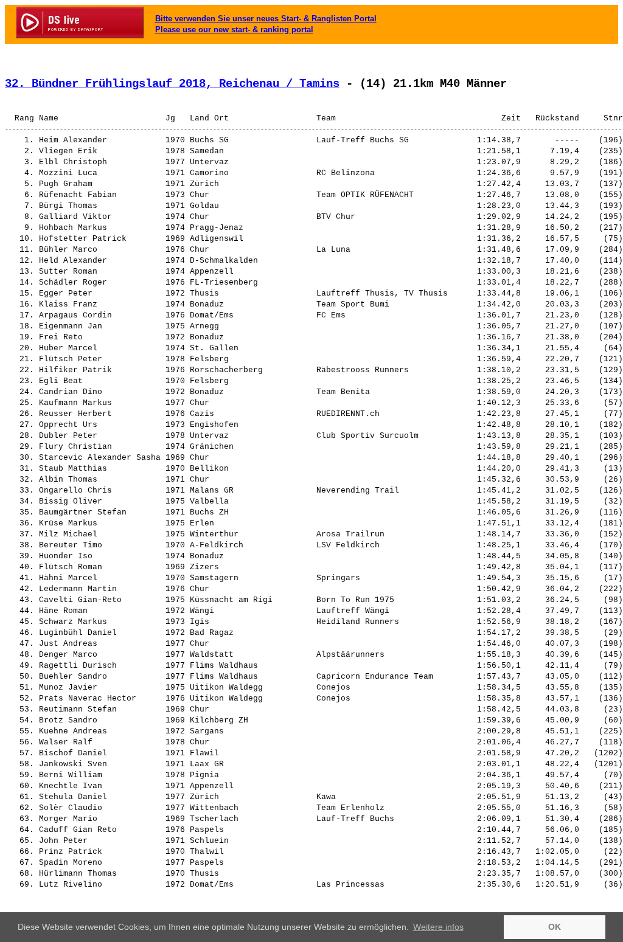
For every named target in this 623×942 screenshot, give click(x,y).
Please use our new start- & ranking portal (234, 29)
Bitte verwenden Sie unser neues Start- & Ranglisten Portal (266, 18)
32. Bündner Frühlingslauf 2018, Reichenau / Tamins (172, 84)
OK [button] (554, 927)
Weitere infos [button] (438, 927)
